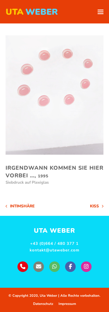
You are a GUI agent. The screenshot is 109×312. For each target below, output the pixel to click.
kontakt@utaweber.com (54, 250)
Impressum (67, 303)
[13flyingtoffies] (55, 95)
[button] (100, 11)
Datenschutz (43, 303)
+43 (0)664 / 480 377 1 (54, 243)
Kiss (96, 206)
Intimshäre (20, 206)
